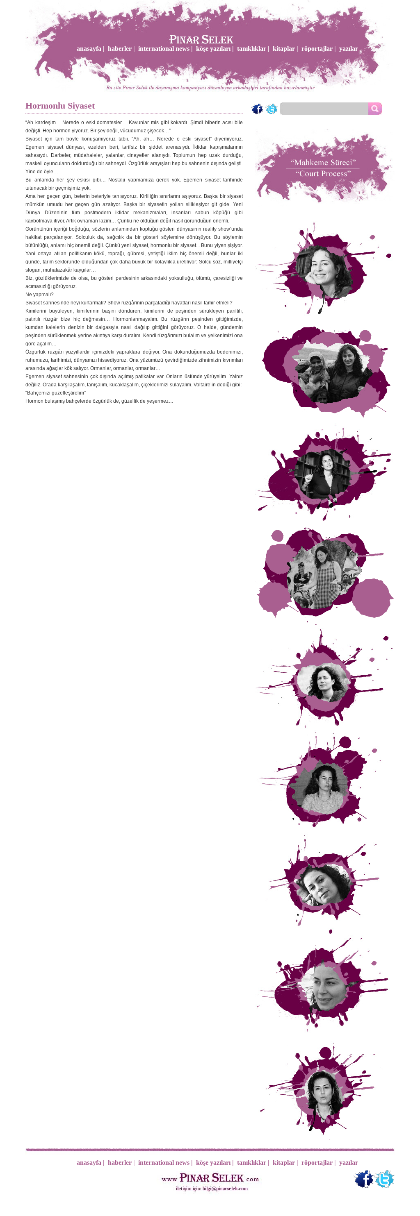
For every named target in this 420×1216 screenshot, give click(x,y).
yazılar (348, 48)
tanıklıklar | (253, 48)
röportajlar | (318, 48)
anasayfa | (91, 48)
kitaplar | (285, 48)
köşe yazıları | (215, 48)
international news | (165, 48)
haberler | (121, 48)
